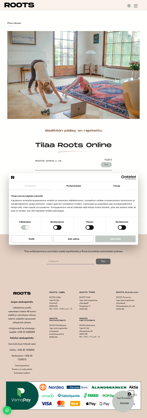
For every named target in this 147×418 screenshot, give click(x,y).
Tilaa (106, 165)
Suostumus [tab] (30, 185)
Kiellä (31, 239)
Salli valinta (73, 239)
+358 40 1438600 (25, 350)
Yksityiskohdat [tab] (73, 185)
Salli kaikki (115, 239)
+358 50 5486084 (26, 332)
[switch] (57, 227)
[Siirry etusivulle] (19, 7)
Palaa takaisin (14, 23)
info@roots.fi (15, 328)
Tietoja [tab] (116, 185)
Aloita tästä (124, 403)
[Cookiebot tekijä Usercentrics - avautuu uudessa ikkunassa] (123, 177)
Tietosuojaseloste (22, 366)
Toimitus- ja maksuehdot (22, 369)
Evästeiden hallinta (22, 373)
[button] (7, 410)
